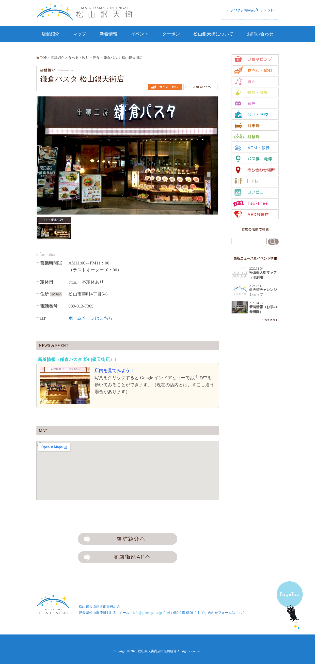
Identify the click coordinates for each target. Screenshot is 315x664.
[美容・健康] (255, 92)
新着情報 (108, 33)
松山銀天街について (213, 33)
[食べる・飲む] (255, 70)
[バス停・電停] (255, 159)
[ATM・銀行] (255, 148)
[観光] (255, 103)
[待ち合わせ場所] (255, 170)
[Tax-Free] (255, 203)
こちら (240, 613)
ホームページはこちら (90, 318)
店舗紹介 (50, 33)
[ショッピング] (255, 59)
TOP (43, 58)
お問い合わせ (260, 33)
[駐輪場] (255, 137)
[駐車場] (255, 126)
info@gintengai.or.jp (147, 613)
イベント (140, 33)
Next (223, 168)
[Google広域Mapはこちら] (56, 294)
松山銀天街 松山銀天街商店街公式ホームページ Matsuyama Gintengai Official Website (84, 12)
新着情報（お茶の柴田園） (263, 309)
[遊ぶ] (255, 81)
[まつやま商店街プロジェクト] (250, 9)
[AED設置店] (255, 214)
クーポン (171, 33)
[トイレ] (255, 181)
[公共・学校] (255, 115)
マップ (79, 33)
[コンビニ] (255, 192)
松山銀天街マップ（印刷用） (263, 275)
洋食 (96, 58)
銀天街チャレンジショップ (263, 292)
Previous (31, 168)
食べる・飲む (78, 58)
